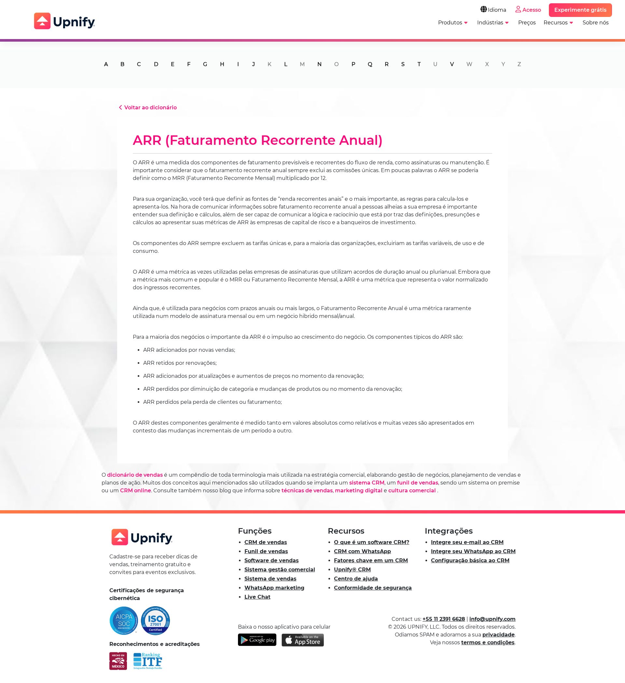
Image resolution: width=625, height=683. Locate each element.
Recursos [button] (556, 23)
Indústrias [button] (490, 23)
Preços (527, 23)
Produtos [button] (450, 23)
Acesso (531, 10)
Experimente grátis (580, 10)
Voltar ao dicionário (150, 107)
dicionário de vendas (135, 475)
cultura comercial (412, 490)
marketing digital (358, 490)
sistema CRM (366, 483)
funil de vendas (417, 483)
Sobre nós (596, 23)
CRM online (135, 490)
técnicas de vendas (307, 490)
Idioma (497, 10)
